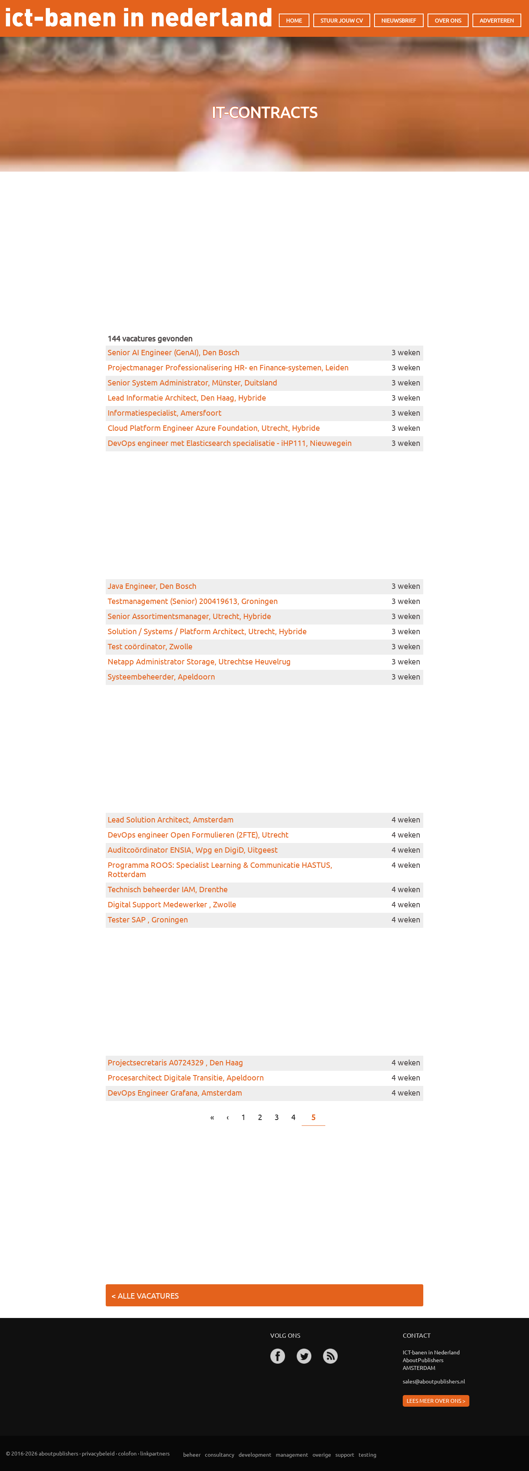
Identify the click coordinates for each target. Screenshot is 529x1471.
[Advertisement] (264, 262)
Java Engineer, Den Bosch (152, 585)
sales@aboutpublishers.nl (434, 1381)
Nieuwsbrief (398, 20)
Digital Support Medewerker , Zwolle (172, 904)
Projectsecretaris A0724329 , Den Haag (175, 1062)
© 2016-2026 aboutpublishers (42, 1453)
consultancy (219, 1454)
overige (322, 1454)
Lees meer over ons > (436, 1400)
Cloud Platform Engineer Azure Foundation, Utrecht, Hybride (214, 427)
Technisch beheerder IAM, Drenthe (168, 889)
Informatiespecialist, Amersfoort (165, 412)
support (344, 1454)
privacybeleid (98, 1453)
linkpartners (155, 1453)
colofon (127, 1453)
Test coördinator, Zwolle (150, 646)
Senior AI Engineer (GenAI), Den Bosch (173, 352)
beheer (192, 1454)
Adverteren (497, 20)
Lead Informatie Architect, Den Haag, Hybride (187, 397)
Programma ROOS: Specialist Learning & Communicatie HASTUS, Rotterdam (220, 869)
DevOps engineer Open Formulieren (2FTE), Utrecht (198, 834)
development (255, 1454)
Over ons (448, 20)
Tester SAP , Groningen (148, 919)
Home (294, 20)
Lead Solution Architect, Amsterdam (171, 819)
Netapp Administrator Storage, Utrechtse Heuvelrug (199, 661)
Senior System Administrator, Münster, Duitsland (192, 382)
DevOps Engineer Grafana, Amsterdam (175, 1092)
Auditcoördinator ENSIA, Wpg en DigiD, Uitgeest (193, 849)
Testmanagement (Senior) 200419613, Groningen (193, 601)
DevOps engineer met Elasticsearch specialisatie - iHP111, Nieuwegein (230, 442)
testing (367, 1454)
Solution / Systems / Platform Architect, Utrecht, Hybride (207, 631)
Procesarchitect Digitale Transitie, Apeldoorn (186, 1077)
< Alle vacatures (145, 1295)
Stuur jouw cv (342, 20)
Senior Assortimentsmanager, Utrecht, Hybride (189, 616)
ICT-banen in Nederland (138, 17)
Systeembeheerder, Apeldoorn (161, 676)
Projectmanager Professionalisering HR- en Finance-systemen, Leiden (228, 367)
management (292, 1454)
